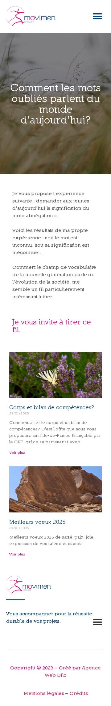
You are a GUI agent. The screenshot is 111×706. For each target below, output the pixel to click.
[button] (97, 16)
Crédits (79, 693)
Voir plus (17, 452)
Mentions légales (44, 693)
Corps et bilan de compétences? (51, 407)
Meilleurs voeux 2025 (37, 522)
